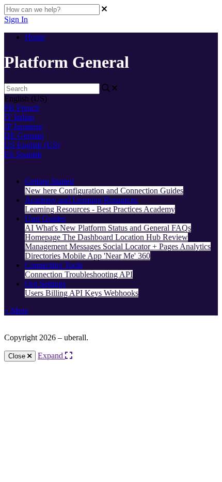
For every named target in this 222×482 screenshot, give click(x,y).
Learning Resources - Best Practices (84, 209)
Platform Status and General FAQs (134, 227)
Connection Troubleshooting (72, 274)
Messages (86, 246)
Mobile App (83, 255)
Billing (57, 293)
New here (42, 190)
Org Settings (45, 283)
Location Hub (139, 237)
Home (35, 37)
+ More (16, 310)
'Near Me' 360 (127, 255)
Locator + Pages (152, 246)
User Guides (45, 218)
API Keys (86, 293)
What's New (57, 227)
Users (35, 293)
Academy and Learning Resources (81, 199)
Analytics (195, 246)
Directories (43, 255)
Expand (51, 355)
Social (114, 246)
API (126, 274)
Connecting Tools (54, 265)
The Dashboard (88, 237)
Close (17, 356)
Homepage (43, 237)
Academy (159, 209)
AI (30, 227)
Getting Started (49, 181)
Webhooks (121, 293)
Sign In (16, 19)
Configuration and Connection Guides (121, 190)
